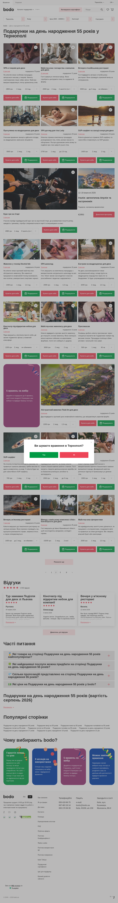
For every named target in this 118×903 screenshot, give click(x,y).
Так (44, 455)
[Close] (91, 442)
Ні (74, 455)
